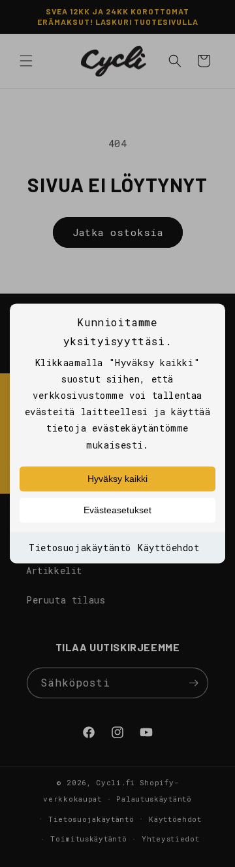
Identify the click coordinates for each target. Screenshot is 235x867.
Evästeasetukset (117, 510)
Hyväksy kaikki (117, 478)
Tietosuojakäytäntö (80, 547)
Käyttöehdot (169, 547)
